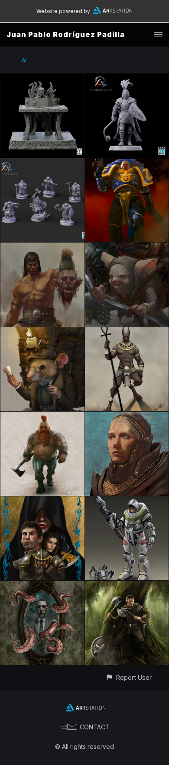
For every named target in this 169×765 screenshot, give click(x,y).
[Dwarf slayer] (42, 416)
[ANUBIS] (127, 332)
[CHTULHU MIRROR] (42, 585)
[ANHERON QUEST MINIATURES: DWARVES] (42, 163)
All (25, 60)
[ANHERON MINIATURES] (127, 78)
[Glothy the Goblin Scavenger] (127, 247)
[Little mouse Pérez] (42, 332)
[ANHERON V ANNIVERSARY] (42, 501)
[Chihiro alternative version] (127, 501)
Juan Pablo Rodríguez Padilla (65, 34)
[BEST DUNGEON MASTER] (42, 78)
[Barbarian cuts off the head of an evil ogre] (42, 247)
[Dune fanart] (127, 416)
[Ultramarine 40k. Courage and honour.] (127, 163)
